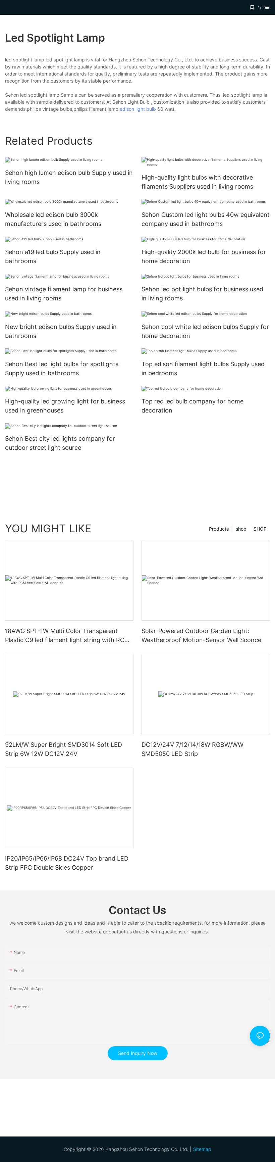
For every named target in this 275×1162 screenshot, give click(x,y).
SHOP (260, 529)
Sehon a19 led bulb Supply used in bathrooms (53, 256)
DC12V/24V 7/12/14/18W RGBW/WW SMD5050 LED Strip (192, 749)
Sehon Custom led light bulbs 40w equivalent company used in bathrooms (206, 219)
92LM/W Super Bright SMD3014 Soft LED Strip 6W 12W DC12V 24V (63, 749)
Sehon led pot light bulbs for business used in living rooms (202, 294)
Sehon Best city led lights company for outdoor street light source (60, 443)
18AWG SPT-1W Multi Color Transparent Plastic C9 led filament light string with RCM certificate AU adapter (67, 635)
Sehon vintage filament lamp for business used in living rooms (63, 294)
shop (241, 529)
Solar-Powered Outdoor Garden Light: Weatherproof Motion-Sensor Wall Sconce (201, 635)
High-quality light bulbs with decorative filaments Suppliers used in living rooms (197, 182)
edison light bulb (138, 109)
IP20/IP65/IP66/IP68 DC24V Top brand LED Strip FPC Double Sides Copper (66, 863)
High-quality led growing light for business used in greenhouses (65, 406)
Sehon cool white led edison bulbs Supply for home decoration (205, 331)
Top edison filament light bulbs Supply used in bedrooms (203, 368)
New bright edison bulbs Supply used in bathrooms (61, 331)
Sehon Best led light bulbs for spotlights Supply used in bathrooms (61, 368)
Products (219, 529)
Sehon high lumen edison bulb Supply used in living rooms (69, 177)
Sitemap (202, 1149)
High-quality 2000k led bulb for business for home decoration (204, 256)
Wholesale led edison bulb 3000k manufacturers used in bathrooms (53, 219)
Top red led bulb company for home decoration (192, 406)
